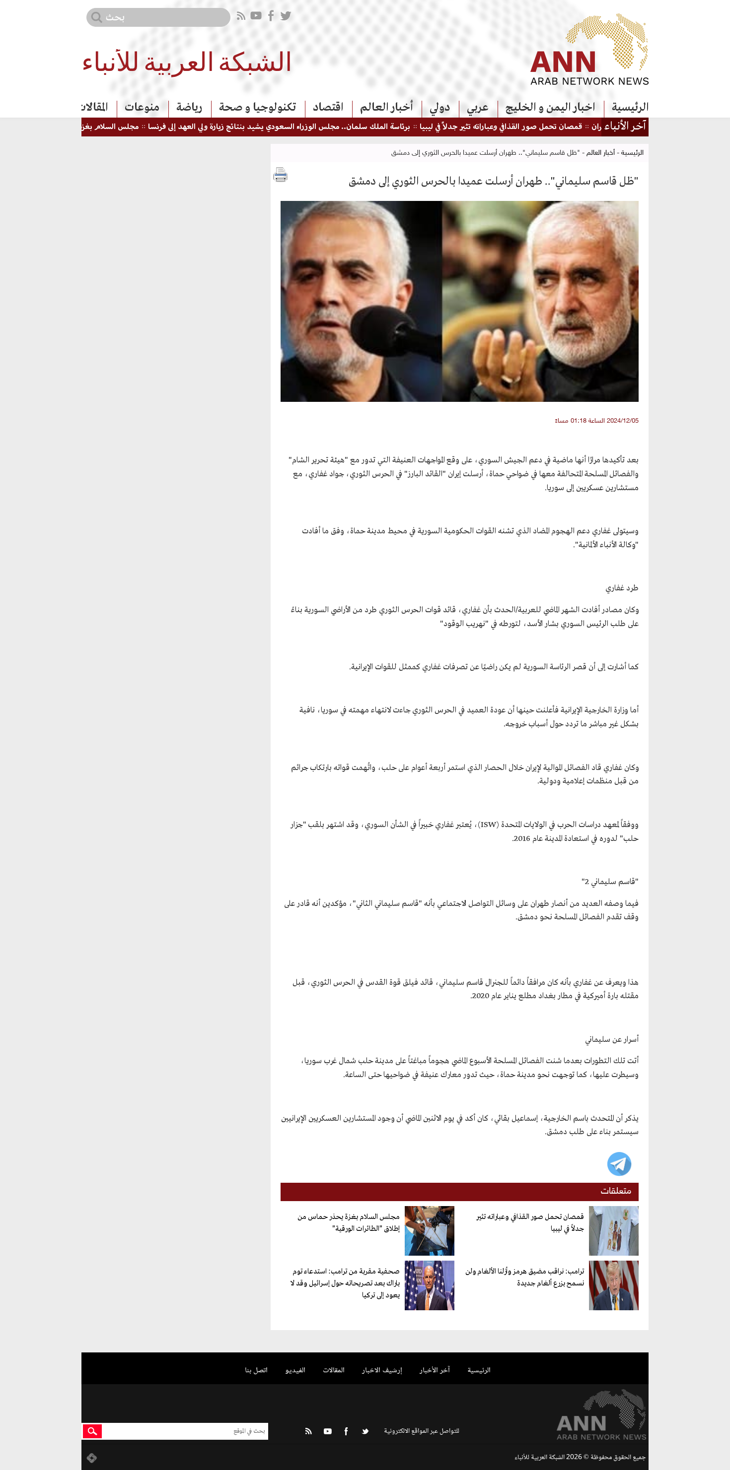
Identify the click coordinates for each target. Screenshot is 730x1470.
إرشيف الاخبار (382, 1370)
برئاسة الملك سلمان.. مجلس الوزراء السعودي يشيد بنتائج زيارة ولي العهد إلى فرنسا (314, 127)
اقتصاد (328, 108)
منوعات (142, 108)
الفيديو (295, 1370)
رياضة (189, 108)
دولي (440, 108)
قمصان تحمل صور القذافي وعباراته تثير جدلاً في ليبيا (536, 127)
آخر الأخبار (435, 1370)
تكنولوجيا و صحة (257, 108)
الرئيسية (630, 108)
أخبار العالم (386, 108)
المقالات (92, 108)
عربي (478, 108)
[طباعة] (280, 174)
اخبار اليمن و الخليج (550, 108)
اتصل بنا (256, 1370)
